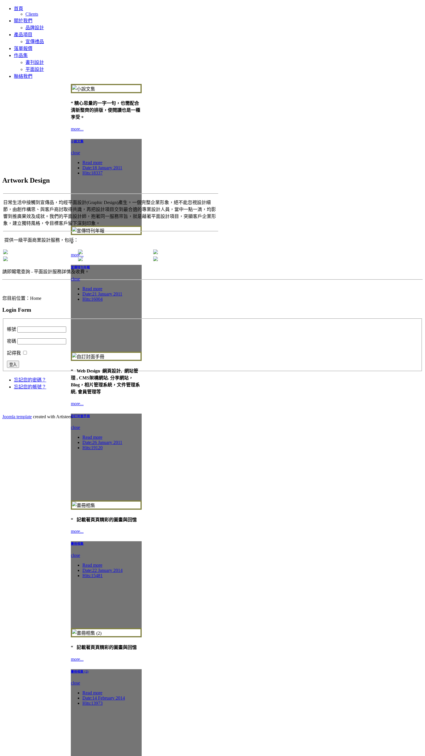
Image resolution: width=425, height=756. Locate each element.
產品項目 (23, 34)
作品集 (21, 55)
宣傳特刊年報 (80, 267)
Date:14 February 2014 (103, 698)
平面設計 (34, 69)
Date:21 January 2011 (102, 293)
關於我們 (23, 20)
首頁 (18, 8)
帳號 (11, 329)
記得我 (14, 353)
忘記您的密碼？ (30, 379)
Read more (92, 162)
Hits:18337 (92, 172)
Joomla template (17, 416)
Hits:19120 (92, 447)
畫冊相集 (77, 543)
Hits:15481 (92, 575)
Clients (31, 14)
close (75, 152)
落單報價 (23, 48)
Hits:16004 (92, 299)
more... (77, 128)
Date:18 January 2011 (102, 167)
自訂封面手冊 (80, 416)
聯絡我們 (23, 76)
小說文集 (77, 141)
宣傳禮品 (34, 41)
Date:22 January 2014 (102, 570)
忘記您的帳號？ (30, 386)
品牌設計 (34, 27)
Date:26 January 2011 (102, 442)
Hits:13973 (92, 703)
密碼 (11, 341)
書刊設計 (34, 62)
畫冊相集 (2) (79, 671)
